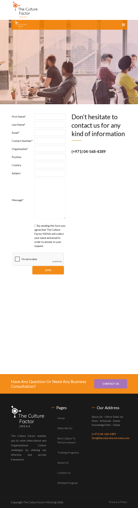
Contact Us (110, 383)
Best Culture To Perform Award (66, 440)
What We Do (64, 428)
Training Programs (68, 452)
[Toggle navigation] (123, 24)
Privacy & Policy (118, 501)
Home (61, 418)
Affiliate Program (67, 482)
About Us (62, 462)
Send (48, 270)
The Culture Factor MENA (38, 502)
